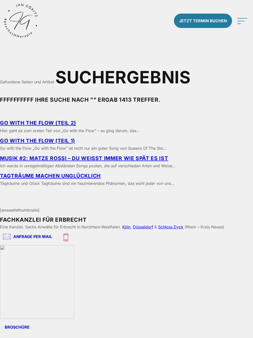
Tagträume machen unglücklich (50, 176)
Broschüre (17, 327)
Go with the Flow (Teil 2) (38, 123)
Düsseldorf (143, 226)
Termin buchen (203, 20)
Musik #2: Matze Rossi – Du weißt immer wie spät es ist (84, 158)
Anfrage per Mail (32, 236)
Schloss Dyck (170, 226)
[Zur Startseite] (32, 21)
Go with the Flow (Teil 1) (37, 141)
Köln (126, 226)
